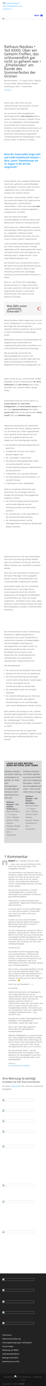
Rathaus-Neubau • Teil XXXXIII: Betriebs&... (32, 799)
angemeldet (15, 1086)
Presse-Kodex (7, 1346)
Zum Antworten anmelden (19, 1065)
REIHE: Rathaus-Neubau (21, 83)
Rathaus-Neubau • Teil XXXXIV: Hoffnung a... (13, 805)
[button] (36, 15)
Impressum (7, 1335)
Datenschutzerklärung (11, 1339)
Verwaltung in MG (11, 86)
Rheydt (35, 83)
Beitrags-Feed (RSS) (10, 1358)
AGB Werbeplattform (10, 1354)
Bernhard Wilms (11, 80)
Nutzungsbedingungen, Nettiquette (17, 1342)
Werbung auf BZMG (10, 1350)
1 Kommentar (26, 86)
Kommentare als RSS (10, 1361)
